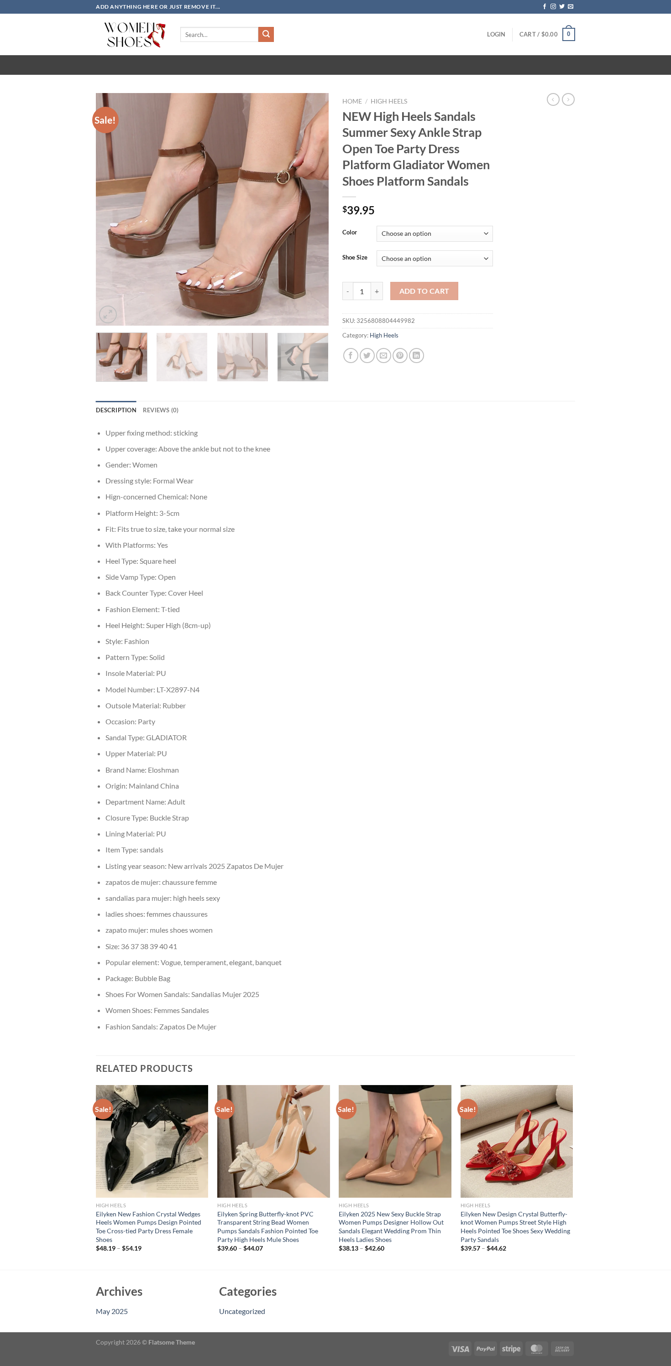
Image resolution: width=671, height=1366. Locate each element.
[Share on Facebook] (350, 355)
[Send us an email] (570, 7)
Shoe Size (354, 258)
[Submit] (266, 34)
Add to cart (424, 291)
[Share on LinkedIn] (416, 355)
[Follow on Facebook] (544, 7)
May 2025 (112, 1311)
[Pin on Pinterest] (400, 355)
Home (352, 101)
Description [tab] (116, 410)
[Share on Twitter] (367, 355)
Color (349, 232)
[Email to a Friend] (383, 355)
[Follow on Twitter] (562, 7)
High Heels (389, 101)
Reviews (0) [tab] (161, 410)
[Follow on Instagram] (553, 7)
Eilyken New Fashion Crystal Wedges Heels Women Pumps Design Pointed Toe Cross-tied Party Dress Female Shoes (148, 1226)
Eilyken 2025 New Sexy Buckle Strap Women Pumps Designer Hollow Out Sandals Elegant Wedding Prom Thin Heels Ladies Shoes (391, 1226)
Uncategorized (242, 1311)
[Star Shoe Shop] (131, 34)
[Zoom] (108, 314)
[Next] (312, 209)
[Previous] (112, 209)
